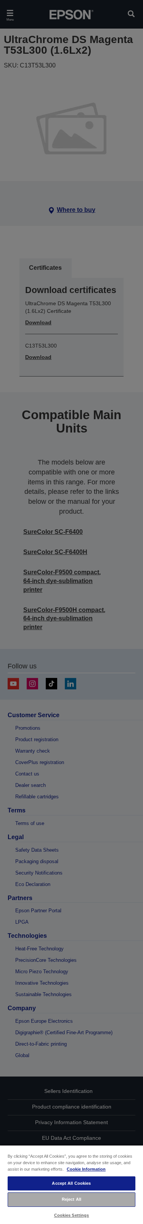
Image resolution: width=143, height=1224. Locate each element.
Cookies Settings (71, 1215)
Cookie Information (86, 1169)
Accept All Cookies (71, 1183)
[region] (71, 1184)
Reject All (71, 1199)
